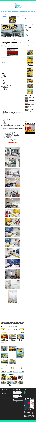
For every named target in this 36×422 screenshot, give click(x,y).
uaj (13, 392)
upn (2, 399)
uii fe (19, 392)
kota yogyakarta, (5, 46)
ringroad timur (28, 45)
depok (26, 31)
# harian (18, 322)
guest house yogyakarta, (11, 45)
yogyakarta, (14, 46)
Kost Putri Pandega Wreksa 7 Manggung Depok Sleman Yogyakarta (4, 340)
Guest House (16, 11)
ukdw (17, 397)
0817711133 (18, 401)
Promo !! (30, 11)
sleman (27, 30)
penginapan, (11, 46)
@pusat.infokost (27, 392)
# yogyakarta (21, 323)
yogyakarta (27, 29)
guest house (8, 39)
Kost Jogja (6, 11)
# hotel (21, 322)
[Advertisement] (30, 116)
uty (21, 392)
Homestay (20, 11)
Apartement (11, 11)
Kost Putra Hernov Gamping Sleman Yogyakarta (20, 340)
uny (16, 391)
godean (27, 44)
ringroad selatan (28, 40)
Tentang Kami (30, 0)
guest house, (6, 45)
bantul (26, 39)
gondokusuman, (3, 45)
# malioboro (14, 323)
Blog (33, 11)
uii (2, 396)
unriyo (14, 397)
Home (26, 0)
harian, (15, 45)
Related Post (3, 332)
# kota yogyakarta (10, 323)
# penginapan (17, 323)
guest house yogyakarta (13, 39)
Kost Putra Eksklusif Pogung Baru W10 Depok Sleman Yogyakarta (31, 104)
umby (20, 391)
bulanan (2, 334)
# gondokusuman (5, 322)
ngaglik (27, 35)
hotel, (16, 45)
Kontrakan (26, 11)
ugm (3, 394)
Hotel (23, 11)
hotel (19, 39)
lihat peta (7, 62)
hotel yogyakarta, (19, 45)
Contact (34, 0)
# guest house (8, 322)
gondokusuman (4, 39)
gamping (18, 334)
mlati (26, 34)
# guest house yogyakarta (14, 322)
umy (3, 397)
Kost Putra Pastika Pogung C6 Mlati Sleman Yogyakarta (12, 340)
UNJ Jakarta (4, 393)
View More (22, 332)
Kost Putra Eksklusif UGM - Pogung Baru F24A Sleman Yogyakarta (31, 97)
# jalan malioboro (6, 323)
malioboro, (8, 46)
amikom (16, 392)
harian (17, 39)
